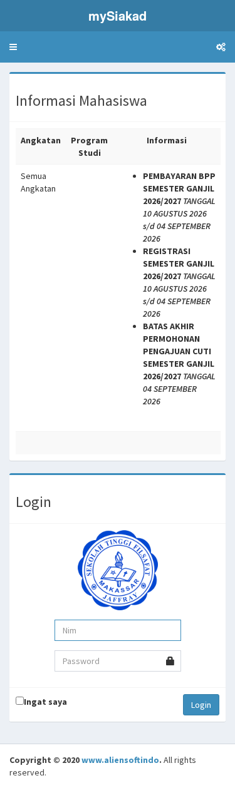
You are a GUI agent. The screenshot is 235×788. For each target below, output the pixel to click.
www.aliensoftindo (120, 759)
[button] (13, 47)
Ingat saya (45, 701)
